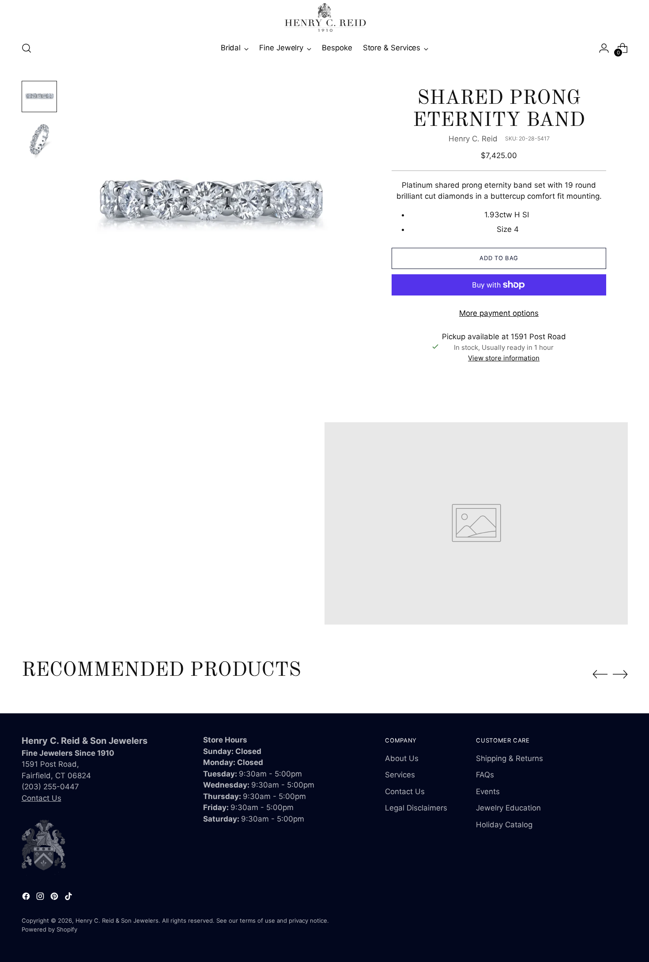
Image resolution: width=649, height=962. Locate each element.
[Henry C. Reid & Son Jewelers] (324, 17)
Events (488, 791)
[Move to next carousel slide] (620, 674)
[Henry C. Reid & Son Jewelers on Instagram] (41, 898)
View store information (504, 358)
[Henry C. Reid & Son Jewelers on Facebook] (27, 898)
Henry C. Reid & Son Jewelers (116, 920)
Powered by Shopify (49, 929)
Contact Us (41, 798)
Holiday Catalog (504, 824)
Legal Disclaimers (416, 807)
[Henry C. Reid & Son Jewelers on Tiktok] (69, 898)
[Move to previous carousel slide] (599, 674)
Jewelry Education (508, 807)
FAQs (485, 774)
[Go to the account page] (604, 48)
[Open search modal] (26, 48)
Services (400, 774)
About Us (402, 758)
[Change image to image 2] (39, 139)
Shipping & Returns (509, 758)
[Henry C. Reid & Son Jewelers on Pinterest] (55, 898)
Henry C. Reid (473, 138)
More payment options (499, 313)
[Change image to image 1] (39, 96)
